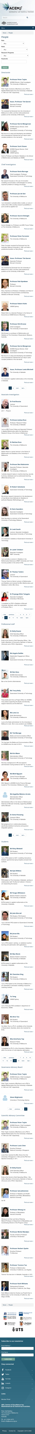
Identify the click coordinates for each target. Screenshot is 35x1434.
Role (2, 40)
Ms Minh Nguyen (16, 774)
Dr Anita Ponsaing (16, 815)
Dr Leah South (15, 529)
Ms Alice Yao (14, 1017)
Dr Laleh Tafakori (16, 550)
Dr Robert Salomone (17, 487)
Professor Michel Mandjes (19, 1232)
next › (17, 388)
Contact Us (12, 1431)
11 (13, 618)
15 (18, 1061)
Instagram (8, 1388)
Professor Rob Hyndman (19, 281)
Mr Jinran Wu (15, 934)
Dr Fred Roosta (15, 402)
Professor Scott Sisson (18, 146)
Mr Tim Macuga (15, 733)
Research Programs (7, 53)
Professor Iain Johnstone (19, 1191)
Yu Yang (13, 997)
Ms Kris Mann (15, 753)
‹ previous (11, 614)
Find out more (28, 94)
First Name (4, 1352)
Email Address (6, 1346)
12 (17, 618)
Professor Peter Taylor (18, 79)
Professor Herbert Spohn (19, 1248)
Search (5, 67)
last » (23, 388)
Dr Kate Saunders (16, 509)
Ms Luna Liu (14, 713)
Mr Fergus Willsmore (17, 893)
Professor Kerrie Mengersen (20, 124)
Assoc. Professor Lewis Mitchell (21, 369)
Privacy (4, 1431)
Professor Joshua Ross (18, 420)
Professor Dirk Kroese (18, 324)
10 (9, 618)
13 (11, 1061)
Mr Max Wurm (15, 954)
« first (4, 614)
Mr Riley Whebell (16, 849)
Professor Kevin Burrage (19, 171)
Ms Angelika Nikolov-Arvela (20, 794)
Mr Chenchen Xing (16, 974)
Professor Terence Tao (18, 1265)
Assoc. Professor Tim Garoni (20, 102)
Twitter (7, 1374)
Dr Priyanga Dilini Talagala (20, 594)
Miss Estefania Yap (17, 1039)
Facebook (8, 1370)
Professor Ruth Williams (19, 1284)
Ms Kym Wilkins (15, 871)
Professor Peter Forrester (19, 236)
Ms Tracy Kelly (15, 691)
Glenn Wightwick (16, 1097)
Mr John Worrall (16, 913)
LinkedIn (7, 1383)
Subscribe (8, 1359)
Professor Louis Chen (18, 1146)
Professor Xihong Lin (17, 1210)
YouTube (8, 1379)
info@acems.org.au (11, 1421)
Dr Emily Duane (15, 631)
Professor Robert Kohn (18, 304)
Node (3, 46)
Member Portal (5, 1399)
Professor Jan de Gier (18, 194)
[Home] (17, 6)
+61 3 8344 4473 (9, 1419)
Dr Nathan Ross (15, 442)
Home (4, 33)
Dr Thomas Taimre (17, 572)
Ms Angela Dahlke (16, 653)
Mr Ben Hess (14, 672)
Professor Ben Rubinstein (19, 464)
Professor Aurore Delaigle (19, 216)
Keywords (4, 59)
